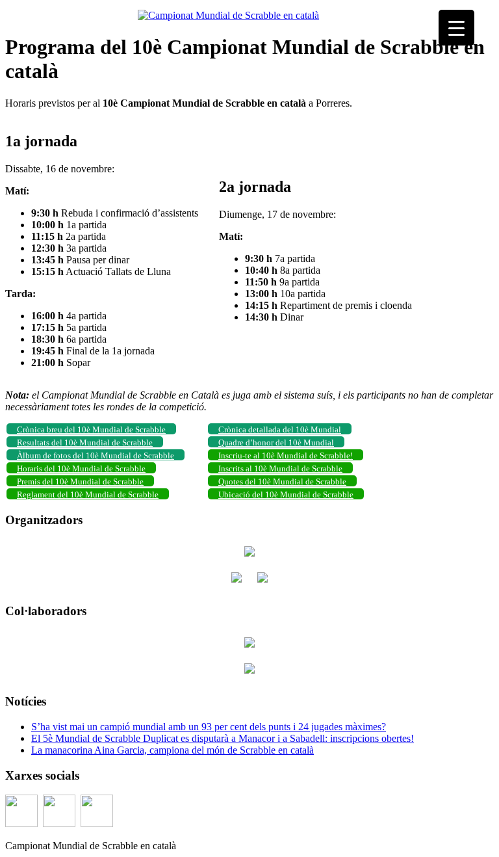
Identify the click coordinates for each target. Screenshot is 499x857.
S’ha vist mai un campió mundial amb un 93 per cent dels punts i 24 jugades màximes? (208, 726)
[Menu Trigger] (456, 28)
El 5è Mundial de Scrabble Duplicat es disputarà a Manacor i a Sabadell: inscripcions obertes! (222, 738)
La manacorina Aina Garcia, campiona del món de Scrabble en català (172, 750)
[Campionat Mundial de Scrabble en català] (228, 15)
